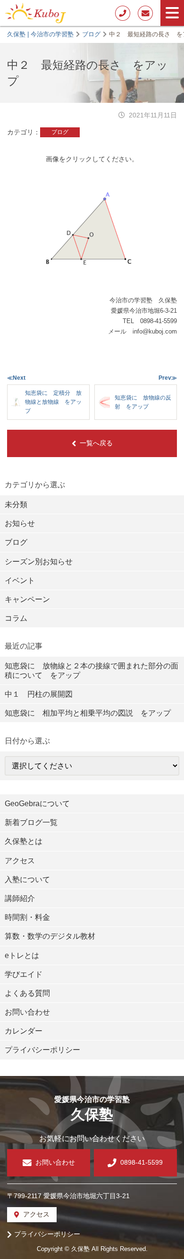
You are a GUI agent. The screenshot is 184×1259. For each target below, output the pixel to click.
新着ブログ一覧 (31, 822)
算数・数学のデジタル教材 (50, 936)
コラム (16, 618)
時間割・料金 (27, 917)
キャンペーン (27, 599)
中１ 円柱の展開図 (39, 694)
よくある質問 (27, 993)
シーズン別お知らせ (39, 562)
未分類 (16, 504)
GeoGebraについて (37, 804)
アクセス (20, 861)
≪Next (16, 378)
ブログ (59, 132)
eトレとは (22, 955)
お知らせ (20, 523)
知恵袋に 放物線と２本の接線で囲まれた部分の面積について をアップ (91, 670)
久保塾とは (23, 841)
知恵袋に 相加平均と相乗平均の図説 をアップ (88, 713)
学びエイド (23, 974)
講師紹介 (20, 898)
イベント (20, 580)
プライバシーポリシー (42, 1050)
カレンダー (23, 1031)
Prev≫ (168, 378)
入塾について (27, 879)
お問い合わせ (27, 1012)
